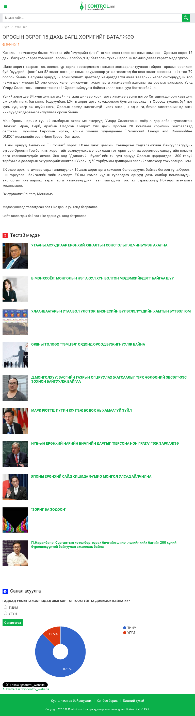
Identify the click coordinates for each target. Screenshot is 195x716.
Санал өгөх (12, 623)
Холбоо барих (107, 701)
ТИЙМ (13, 608)
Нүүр (6, 27)
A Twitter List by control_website (26, 689)
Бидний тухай (133, 701)
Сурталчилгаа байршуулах (71, 701)
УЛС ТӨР (21, 27)
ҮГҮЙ (12, 614)
